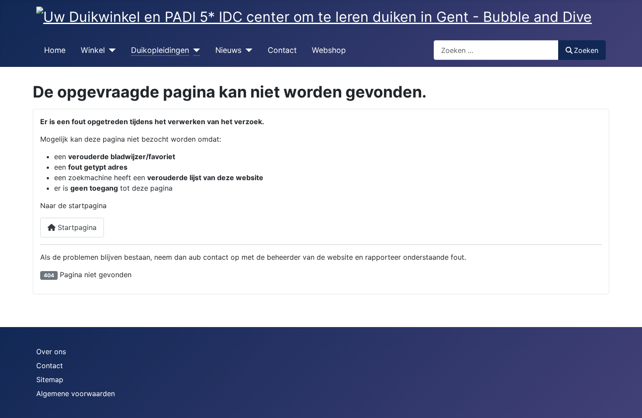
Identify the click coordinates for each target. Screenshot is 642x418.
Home (55, 50)
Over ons (51, 351)
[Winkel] (110, 50)
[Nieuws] (247, 50)
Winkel (93, 50)
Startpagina (76, 227)
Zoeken (586, 50)
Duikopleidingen (160, 50)
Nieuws (228, 50)
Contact (282, 50)
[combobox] (496, 50)
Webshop (329, 50)
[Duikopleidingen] (194, 50)
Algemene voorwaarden (75, 393)
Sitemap (49, 379)
